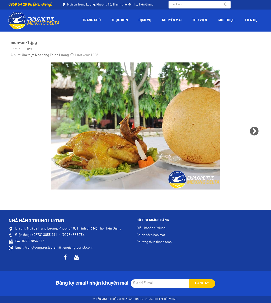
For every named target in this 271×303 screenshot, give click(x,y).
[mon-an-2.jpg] (254, 131)
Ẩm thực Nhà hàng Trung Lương (45, 55)
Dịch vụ (144, 20)
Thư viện (199, 20)
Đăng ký (202, 283)
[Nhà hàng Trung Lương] (33, 20)
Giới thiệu (226, 20)
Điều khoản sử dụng (151, 228)
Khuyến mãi (172, 20)
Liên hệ (251, 20)
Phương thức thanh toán (154, 242)
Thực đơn (119, 20)
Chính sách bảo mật (151, 235)
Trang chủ (91, 20)
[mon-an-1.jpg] (135, 126)
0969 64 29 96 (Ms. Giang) (30, 4)
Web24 (173, 299)
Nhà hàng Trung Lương (137, 299)
